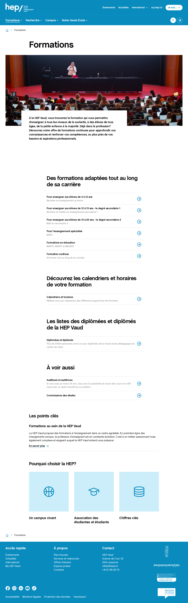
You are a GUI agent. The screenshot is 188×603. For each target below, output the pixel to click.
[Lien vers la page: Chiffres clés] (139, 492)
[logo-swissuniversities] (166, 565)
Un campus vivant (42, 518)
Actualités (123, 7)
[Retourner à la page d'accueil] (7, 30)
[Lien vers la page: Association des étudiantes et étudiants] (94, 492)
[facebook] (8, 588)
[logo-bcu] (166, 593)
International (12, 562)
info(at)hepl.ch (110, 566)
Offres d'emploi (62, 562)
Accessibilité (12, 596)
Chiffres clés (128, 518)
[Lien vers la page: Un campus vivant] (49, 492)
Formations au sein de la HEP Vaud (55, 426)
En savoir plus (37, 445)
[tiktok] (34, 588)
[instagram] (14, 588)
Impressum (80, 596)
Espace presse (62, 566)
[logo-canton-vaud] (166, 552)
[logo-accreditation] (166, 578)
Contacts (59, 569)
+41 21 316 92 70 (110, 569)
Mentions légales (31, 596)
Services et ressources (66, 558)
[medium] (27, 588)
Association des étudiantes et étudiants (91, 520)
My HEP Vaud (13, 566)
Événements (109, 7)
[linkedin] (21, 588)
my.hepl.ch (156, 7)
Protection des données (57, 596)
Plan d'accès (61, 554)
